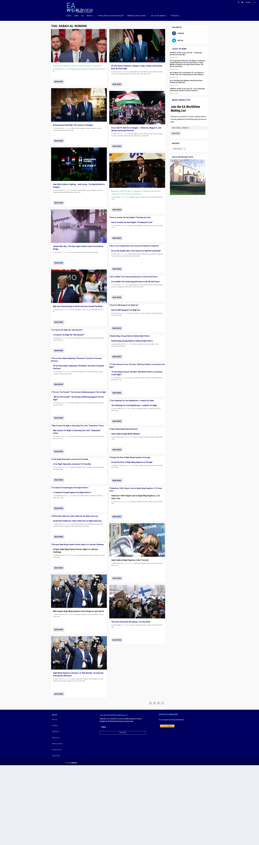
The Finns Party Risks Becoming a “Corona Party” (131, 622)
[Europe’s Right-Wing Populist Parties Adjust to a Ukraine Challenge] (79, 544)
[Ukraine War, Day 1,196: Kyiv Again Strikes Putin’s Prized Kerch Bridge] (79, 226)
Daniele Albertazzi (60, 555)
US (82, 16)
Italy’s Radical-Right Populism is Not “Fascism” (130, 560)
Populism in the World (88, 69)
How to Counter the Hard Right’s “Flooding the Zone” (132, 222)
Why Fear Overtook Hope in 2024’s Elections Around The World (77, 306)
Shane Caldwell (117, 409)
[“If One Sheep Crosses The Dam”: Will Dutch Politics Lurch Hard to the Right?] (137, 365)
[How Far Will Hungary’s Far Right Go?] (137, 305)
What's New (69, 192)
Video (134, 74)
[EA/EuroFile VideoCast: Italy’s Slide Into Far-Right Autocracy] (79, 516)
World (90, 16)
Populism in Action (75, 69)
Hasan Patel (58, 69)
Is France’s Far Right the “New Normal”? (69, 335)
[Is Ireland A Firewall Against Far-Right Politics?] (79, 488)
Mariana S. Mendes (118, 465)
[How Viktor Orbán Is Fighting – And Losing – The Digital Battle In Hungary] (79, 164)
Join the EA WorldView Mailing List (185, 108)
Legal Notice (55, 731)
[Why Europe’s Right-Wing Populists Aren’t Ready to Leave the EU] (79, 591)
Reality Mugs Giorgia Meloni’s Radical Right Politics (132, 341)
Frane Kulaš (58, 467)
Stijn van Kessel (59, 614)
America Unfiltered (136, 16)
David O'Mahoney (60, 496)
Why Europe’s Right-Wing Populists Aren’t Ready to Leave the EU (78, 611)
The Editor (55, 725)
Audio (72, 372)
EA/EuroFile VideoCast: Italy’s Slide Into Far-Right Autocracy (77, 521)
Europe (88, 128)
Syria (68, 16)
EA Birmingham (80, 128)
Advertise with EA (57, 744)
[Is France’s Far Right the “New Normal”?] (79, 330)
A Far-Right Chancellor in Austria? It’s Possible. (72, 464)
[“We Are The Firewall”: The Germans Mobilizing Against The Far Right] (79, 392)
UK (96, 69)
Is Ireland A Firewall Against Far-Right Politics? (72, 492)
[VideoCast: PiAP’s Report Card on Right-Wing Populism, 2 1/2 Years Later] (137, 489)
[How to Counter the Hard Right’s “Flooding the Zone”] (137, 217)
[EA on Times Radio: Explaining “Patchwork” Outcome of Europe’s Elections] (79, 359)
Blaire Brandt (58, 190)
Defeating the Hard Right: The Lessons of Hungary (73, 125)
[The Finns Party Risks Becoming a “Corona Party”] (137, 601)
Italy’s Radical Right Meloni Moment (125, 434)
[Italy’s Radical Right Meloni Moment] (137, 429)
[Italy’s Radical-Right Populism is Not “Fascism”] (137, 540)
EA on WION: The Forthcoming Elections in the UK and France (135, 282)
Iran (76, 16)
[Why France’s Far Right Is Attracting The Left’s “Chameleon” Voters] (79, 426)
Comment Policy (57, 750)
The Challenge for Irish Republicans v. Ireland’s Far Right (134, 405)
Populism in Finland (152, 625)
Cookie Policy (56, 756)
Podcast (175, 16)
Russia (88, 252)
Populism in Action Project (111, 16)
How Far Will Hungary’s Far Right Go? (125, 310)
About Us (54, 719)
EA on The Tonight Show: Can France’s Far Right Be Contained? (136, 251)
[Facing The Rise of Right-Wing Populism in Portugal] (137, 457)
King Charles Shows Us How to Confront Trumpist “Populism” (77, 66)
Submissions (56, 738)
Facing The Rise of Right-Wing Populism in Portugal (131, 462)
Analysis (73, 128)
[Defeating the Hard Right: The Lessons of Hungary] (79, 105)
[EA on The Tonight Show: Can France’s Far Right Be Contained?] (137, 246)
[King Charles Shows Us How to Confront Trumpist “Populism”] (79, 45)
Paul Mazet (58, 338)
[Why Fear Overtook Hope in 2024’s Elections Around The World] (79, 286)
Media (101, 372)
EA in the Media (158, 16)
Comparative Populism (81, 555)
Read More (58, 81)
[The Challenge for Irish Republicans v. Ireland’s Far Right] (137, 400)
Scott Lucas (58, 252)
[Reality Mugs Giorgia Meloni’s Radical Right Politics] (137, 336)
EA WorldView (73, 763)
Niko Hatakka (117, 625)
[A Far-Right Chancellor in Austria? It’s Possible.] (79, 459)
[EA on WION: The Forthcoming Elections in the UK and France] (137, 277)
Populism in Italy (69, 526)
